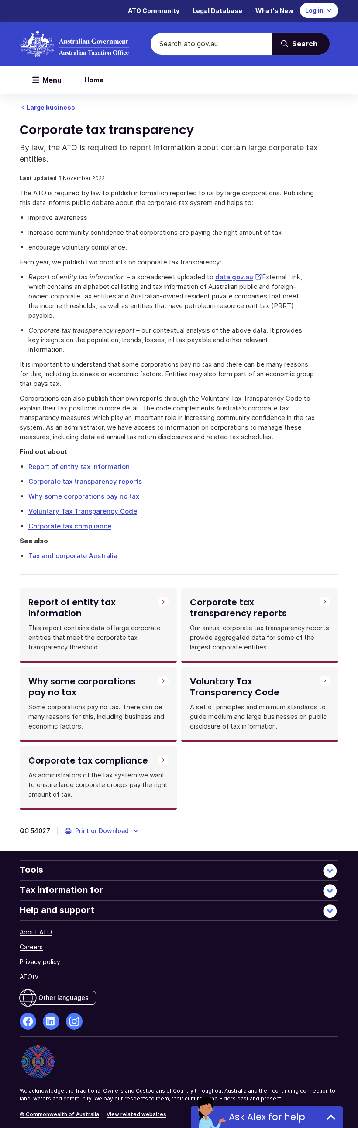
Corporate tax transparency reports (85, 481)
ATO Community (153, 10)
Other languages (63, 997)
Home (94, 80)
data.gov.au (238, 277)
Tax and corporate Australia (72, 556)
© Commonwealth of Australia (59, 1114)
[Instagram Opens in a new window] (74, 1021)
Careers (31, 947)
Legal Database (217, 10)
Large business (51, 107)
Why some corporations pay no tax (83, 496)
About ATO (36, 932)
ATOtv (29, 976)
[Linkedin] (51, 1021)
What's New (274, 10)
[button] (102, 830)
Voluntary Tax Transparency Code (82, 511)
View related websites (136, 1114)
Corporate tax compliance (69, 526)
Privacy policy (40, 961)
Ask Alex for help (267, 1117)
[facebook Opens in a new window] (28, 1021)
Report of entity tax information (79, 466)
